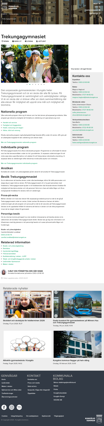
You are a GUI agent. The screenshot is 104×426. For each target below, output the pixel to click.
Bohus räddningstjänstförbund (65, 382)
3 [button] (32, 84)
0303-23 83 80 (84, 82)
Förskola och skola (13, 14)
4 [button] (35, 84)
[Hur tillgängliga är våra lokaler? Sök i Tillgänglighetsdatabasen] (19, 407)
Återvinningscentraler (9, 397)
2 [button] (29, 84)
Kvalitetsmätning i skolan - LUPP (14, 256)
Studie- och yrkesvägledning (13, 246)
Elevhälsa (6, 248)
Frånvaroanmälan (9, 254)
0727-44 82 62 (87, 95)
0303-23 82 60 (84, 107)
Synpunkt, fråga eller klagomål (39, 390)
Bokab (56, 386)
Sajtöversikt (46, 416)
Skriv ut (17, 41)
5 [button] (38, 84)
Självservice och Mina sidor (12, 390)
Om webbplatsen (32, 416)
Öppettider (31, 393)
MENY (96, 4)
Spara (6, 41)
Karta (4, 379)
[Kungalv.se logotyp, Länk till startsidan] (10, 7)
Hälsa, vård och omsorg (11, 130)
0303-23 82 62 (84, 92)
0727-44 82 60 (87, 110)
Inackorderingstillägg (10, 251)
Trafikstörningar (7, 393)
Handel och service (10, 123)
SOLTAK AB (58, 400)
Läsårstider (6, 383)
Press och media (34, 383)
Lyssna (30, 41)
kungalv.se (4, 14)
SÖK (97, 7)
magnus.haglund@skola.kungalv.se (85, 97)
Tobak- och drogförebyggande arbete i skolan (19, 259)
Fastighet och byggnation (12, 125)
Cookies (5, 416)
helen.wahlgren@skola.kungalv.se (84, 143)
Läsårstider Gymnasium (11, 262)
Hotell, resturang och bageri (13, 128)
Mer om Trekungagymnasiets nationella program (18, 142)
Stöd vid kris (32, 386)
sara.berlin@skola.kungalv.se (83, 130)
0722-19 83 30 (87, 128)
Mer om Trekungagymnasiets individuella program (19, 163)
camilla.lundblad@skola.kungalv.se (13, 237)
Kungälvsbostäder (60, 393)
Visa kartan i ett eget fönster (81, 69)
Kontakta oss (32, 379)
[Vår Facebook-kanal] (4, 407)
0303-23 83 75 (6, 235)
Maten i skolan (8, 264)
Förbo (56, 389)
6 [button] (41, 84)
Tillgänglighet (59, 416)
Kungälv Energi (59, 396)
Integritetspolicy (17, 416)
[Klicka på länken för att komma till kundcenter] (3, 272)
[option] (34, 64)
